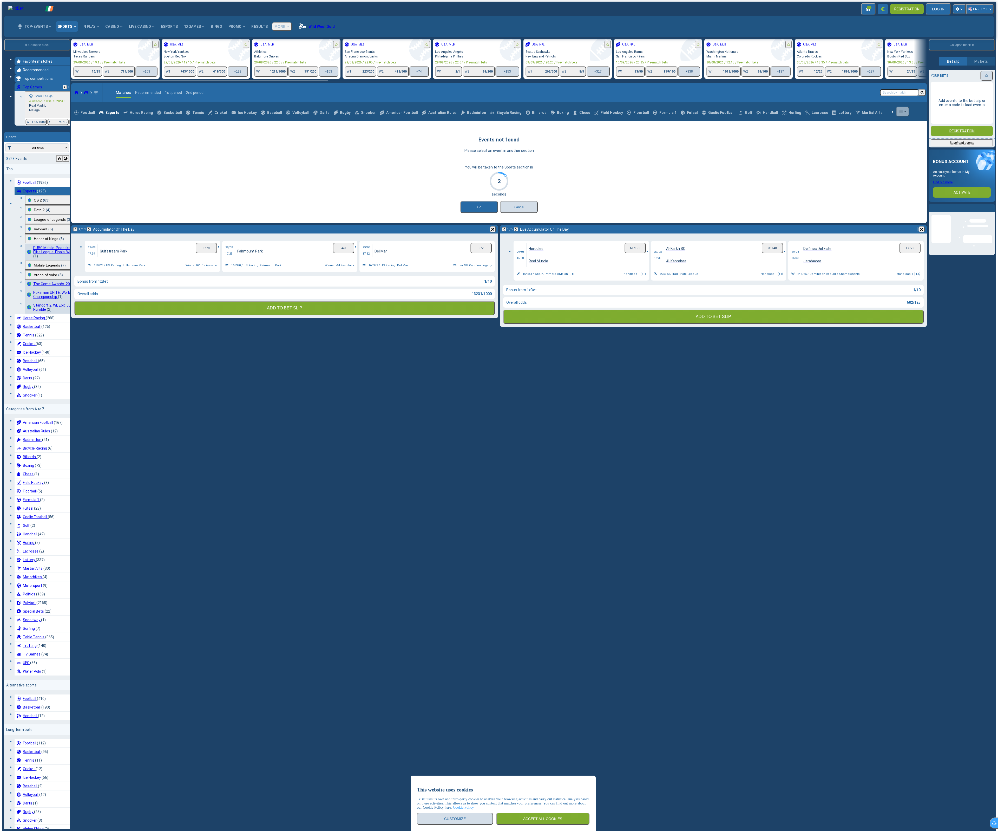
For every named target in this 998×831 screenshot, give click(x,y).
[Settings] (959, 9)
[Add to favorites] (155, 44)
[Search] (922, 116)
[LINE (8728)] (76, 116)
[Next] (89, 253)
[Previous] (65, 87)
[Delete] (493, 253)
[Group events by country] (65, 158)
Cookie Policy (463, 807)
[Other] (902, 135)
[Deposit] (883, 9)
